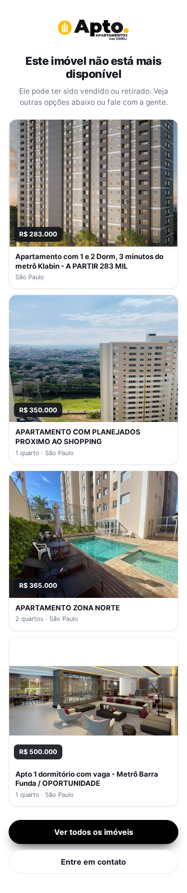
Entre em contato (93, 862)
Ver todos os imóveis (93, 832)
